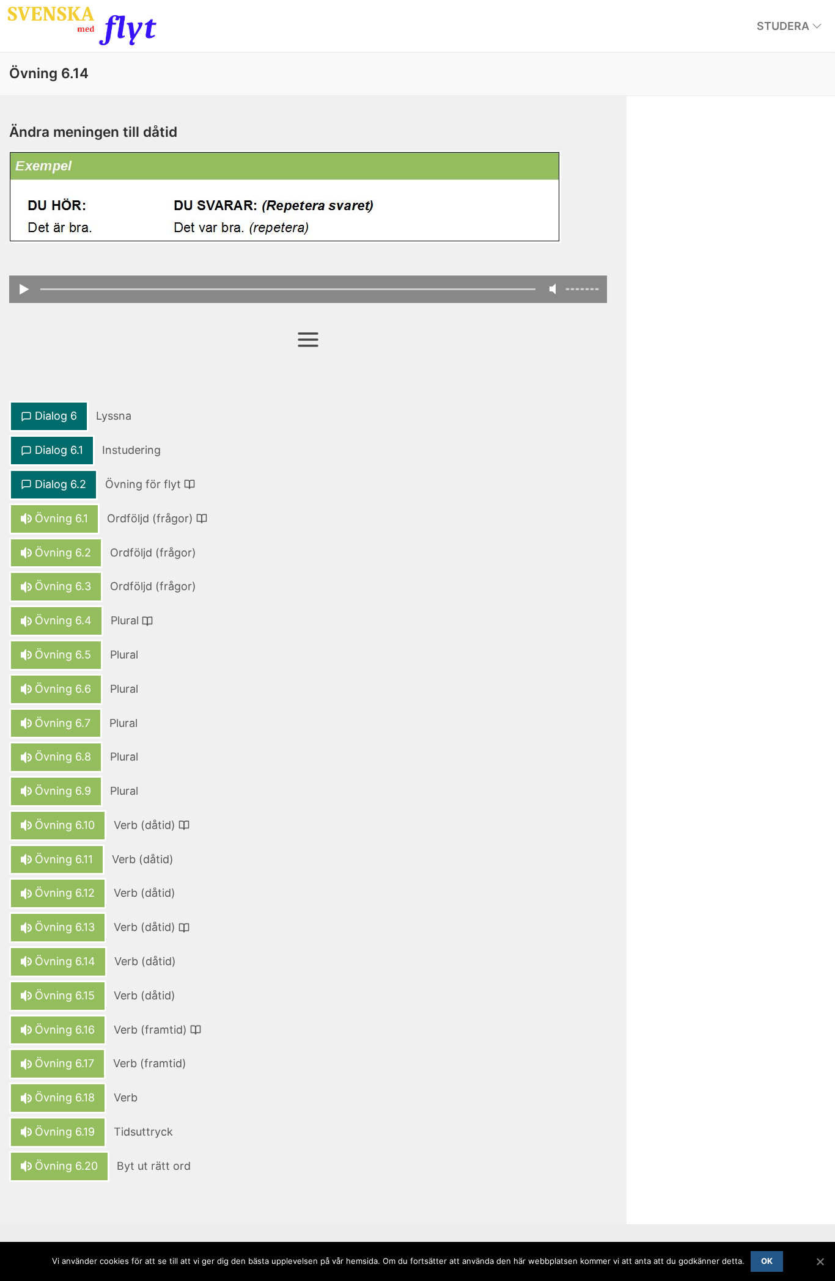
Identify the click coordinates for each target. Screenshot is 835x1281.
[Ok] (820, 1261)
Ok (767, 1261)
